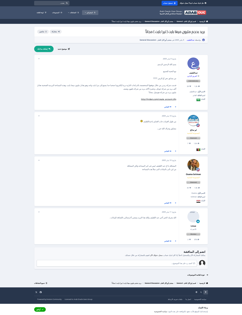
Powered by (49, 299)
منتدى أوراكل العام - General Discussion (156, 40)
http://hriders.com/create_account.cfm (158, 99)
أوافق (38, 309)
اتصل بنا (188, 299)
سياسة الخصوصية (200, 299)
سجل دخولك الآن (156, 255)
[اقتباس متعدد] (175, 107)
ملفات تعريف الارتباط (175, 299)
